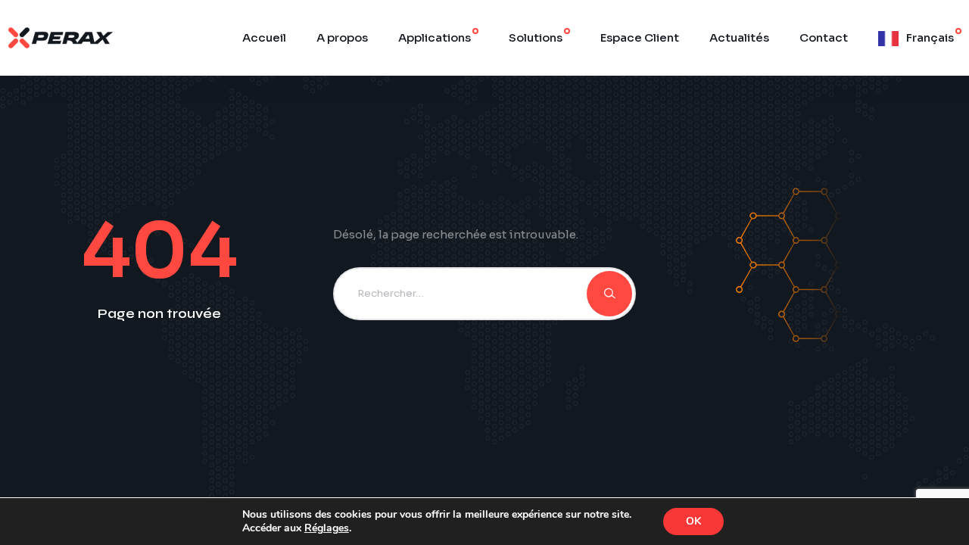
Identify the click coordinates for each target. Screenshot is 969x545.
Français (930, 37)
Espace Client (639, 37)
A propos (342, 37)
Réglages (326, 528)
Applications (434, 37)
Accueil (264, 37)
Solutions (535, 37)
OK (693, 521)
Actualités (739, 37)
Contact (823, 37)
